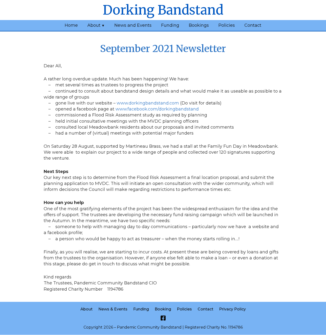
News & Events (112, 309)
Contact (252, 25)
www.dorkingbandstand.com (148, 103)
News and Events (133, 25)
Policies (226, 25)
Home (71, 25)
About (93, 25)
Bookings (199, 25)
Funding (170, 25)
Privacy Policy (232, 309)
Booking (163, 309)
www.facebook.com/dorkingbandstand (157, 109)
